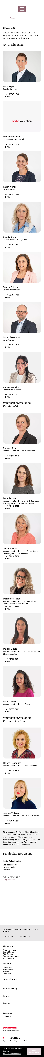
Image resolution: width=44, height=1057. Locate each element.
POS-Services (8, 954)
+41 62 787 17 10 (12, 144)
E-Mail (7, 97)
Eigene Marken (8, 952)
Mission (6, 972)
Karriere (7, 996)
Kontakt (7, 1003)
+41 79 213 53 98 (12, 556)
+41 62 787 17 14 (12, 345)
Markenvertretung (9, 950)
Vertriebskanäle (8, 958)
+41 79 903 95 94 (12, 659)
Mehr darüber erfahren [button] (12, 1054)
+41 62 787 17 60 (12, 94)
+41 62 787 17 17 (11, 936)
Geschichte (7, 974)
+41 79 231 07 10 (12, 456)
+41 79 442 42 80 (12, 506)
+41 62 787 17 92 (12, 245)
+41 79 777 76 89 (12, 709)
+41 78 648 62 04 (12, 821)
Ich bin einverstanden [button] (34, 1051)
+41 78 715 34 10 (12, 771)
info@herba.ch (9, 880)
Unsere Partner (10, 979)
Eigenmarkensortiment (11, 956)
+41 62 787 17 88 (12, 194)
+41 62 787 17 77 (12, 394)
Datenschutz (7, 1013)
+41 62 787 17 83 (12, 295)
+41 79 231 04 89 (12, 606)
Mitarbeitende (8, 970)
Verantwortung (10, 988)
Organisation (7, 968)
